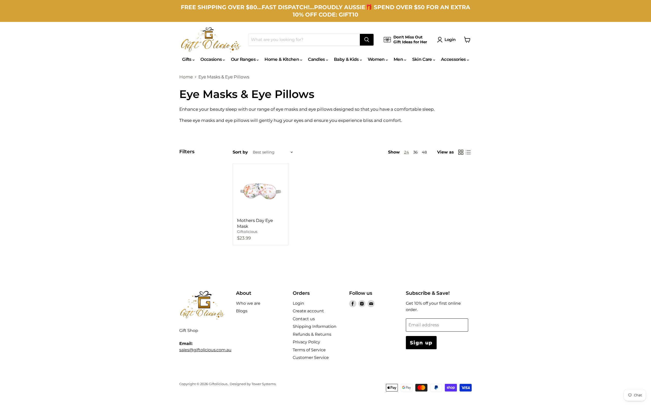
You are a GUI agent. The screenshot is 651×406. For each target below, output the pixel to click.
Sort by (240, 152)
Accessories (454, 59)
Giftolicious (247, 232)
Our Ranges (244, 59)
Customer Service (311, 357)
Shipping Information (314, 326)
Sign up (421, 343)
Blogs (241, 311)
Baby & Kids (347, 59)
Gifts (187, 59)
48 (424, 152)
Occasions (211, 59)
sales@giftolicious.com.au (205, 349)
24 (406, 152)
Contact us (304, 318)
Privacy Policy (306, 342)
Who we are (248, 303)
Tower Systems (263, 384)
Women (377, 59)
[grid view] (461, 152)
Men (399, 59)
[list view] (468, 152)
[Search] (367, 40)
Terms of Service (309, 349)
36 (415, 152)
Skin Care (422, 59)
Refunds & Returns (312, 334)
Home (186, 77)
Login (450, 39)
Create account (308, 311)
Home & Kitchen (282, 59)
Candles (317, 59)
